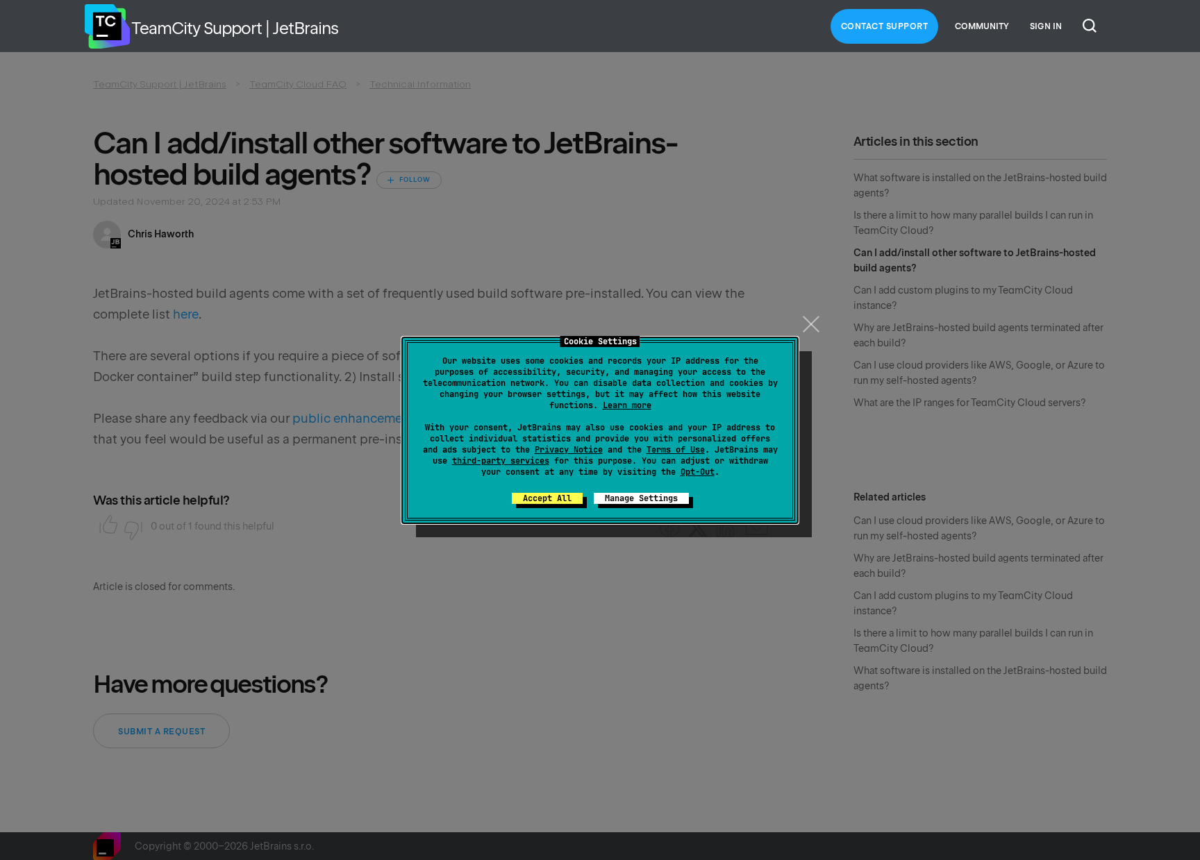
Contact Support (884, 26)
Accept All (547, 498)
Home (107, 26)
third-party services (500, 460)
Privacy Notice (569, 449)
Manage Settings (641, 498)
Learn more (627, 405)
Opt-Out (698, 472)
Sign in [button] (1046, 26)
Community (982, 26)
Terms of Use (676, 449)
